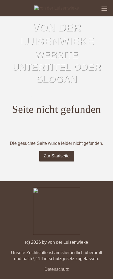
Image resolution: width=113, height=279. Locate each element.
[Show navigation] (104, 8)
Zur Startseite (57, 156)
